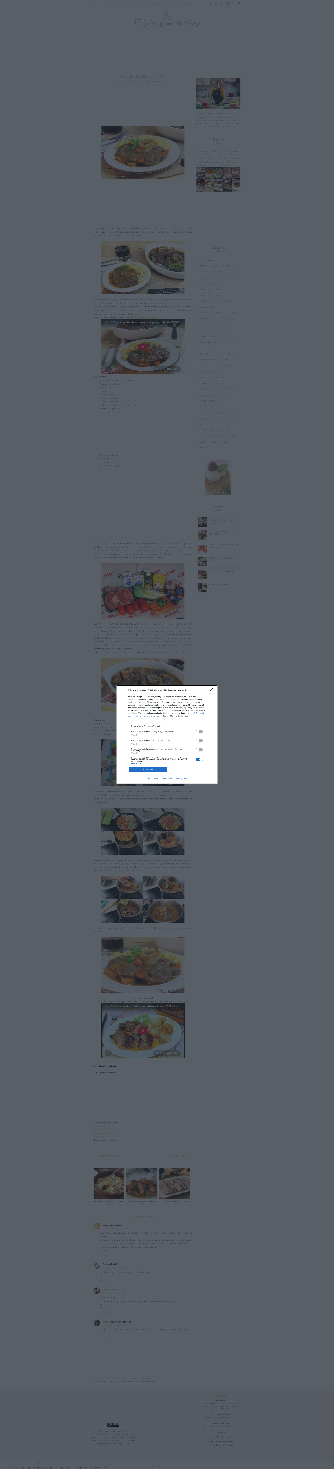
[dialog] (167, 734)
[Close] (212, 690)
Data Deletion (152, 779)
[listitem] (167, 726)
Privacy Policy (181, 779)
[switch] (199, 731)
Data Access (167, 779)
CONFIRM (148, 769)
